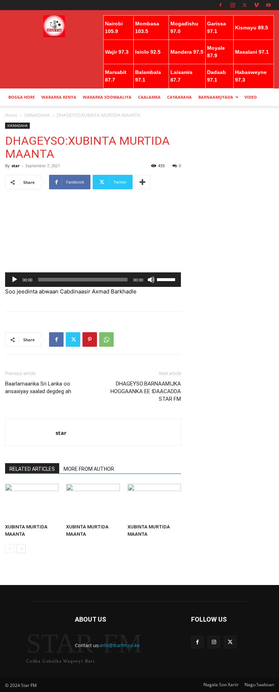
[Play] (14, 279)
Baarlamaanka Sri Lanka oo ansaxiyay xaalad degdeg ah (38, 387)
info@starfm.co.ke (120, 645)
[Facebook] (220, 5)
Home (11, 115)
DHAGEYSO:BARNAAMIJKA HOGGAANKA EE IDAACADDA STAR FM (145, 391)
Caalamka (149, 97)
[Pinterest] (89, 339)
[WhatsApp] (106, 339)
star (16, 165)
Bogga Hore (21, 97)
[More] (142, 182)
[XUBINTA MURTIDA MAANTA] (31, 502)
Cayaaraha (179, 97)
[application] (93, 279)
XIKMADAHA (37, 115)
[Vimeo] (256, 5)
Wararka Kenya (58, 97)
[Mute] (151, 279)
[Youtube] (268, 5)
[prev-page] (9, 548)
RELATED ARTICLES (32, 469)
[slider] (167, 278)
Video (250, 97)
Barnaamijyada (215, 97)
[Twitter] (244, 5)
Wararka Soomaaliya (107, 97)
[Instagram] (232, 5)
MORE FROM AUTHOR (89, 469)
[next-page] (21, 548)
